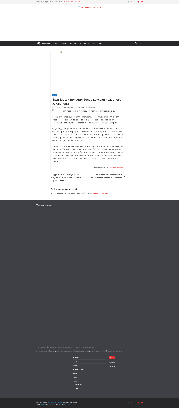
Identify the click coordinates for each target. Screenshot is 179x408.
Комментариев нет (90, 107)
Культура (78, 392)
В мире (63, 43)
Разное (102, 43)
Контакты (112, 363)
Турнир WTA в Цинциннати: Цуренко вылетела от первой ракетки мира (67, 177)
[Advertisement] (89, 27)
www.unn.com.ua (116, 167)
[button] (106, 43)
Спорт (94, 43)
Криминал (78, 384)
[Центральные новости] (38, 43)
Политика (46, 43)
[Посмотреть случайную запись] (140, 43)
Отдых (77, 388)
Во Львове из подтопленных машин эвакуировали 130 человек (106, 176)
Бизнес (55, 43)
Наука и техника (75, 43)
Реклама (112, 366)
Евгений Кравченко (67, 107)
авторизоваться (100, 193)
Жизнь (86, 43)
